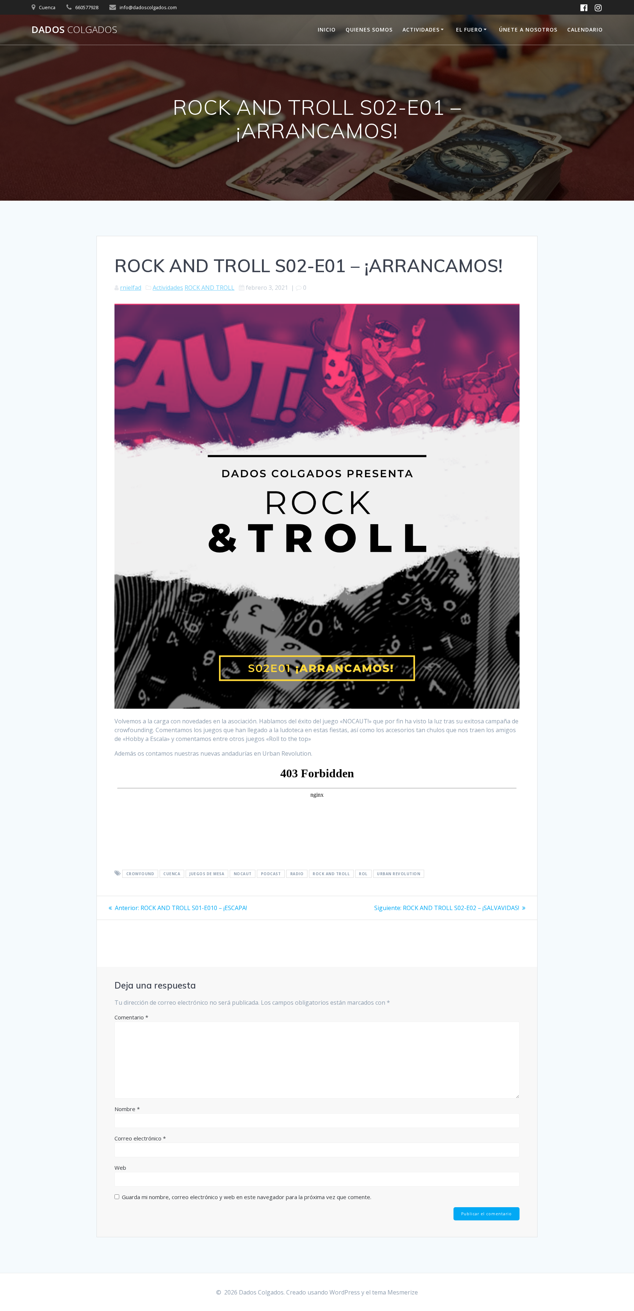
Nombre (127, 1109)
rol (363, 873)
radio (297, 873)
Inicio (327, 29)
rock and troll (331, 873)
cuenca (171, 873)
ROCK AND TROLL (209, 288)
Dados (74, 29)
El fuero (469, 29)
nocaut (243, 873)
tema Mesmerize (395, 1292)
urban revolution (398, 873)
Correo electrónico (140, 1138)
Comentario (131, 1017)
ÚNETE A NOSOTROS (528, 29)
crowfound (140, 873)
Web (120, 1167)
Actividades (168, 288)
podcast (271, 873)
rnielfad (130, 288)
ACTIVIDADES (421, 29)
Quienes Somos (369, 29)
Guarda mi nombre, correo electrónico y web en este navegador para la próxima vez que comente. (246, 1197)
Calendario (585, 29)
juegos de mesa (206, 873)
